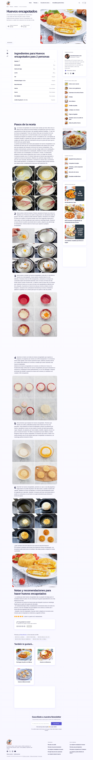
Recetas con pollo (52, 744)
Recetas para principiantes (76, 747)
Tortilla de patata (73, 105)
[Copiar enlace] (7, 56)
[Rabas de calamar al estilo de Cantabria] (74, 140)
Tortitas (71, 97)
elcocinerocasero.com (75, 55)
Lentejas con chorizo (74, 110)
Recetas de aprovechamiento (54, 747)
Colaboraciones (17, 754)
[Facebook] (65, 73)
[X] (10, 751)
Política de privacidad (34, 756)
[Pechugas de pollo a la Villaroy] (24, 656)
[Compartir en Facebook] (7, 53)
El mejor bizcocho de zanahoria (55, 751)
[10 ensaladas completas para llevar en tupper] (74, 232)
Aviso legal (40, 756)
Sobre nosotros (10, 754)
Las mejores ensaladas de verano (55, 749)
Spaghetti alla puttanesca (75, 159)
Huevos (16, 61)
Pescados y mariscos (70, 133)
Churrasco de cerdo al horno (76, 92)
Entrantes (9, 42)
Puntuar (29, 626)
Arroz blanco (72, 101)
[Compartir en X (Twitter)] (7, 50)
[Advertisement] (34, 697)
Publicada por (20, 634)
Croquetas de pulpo (74, 163)
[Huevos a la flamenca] (45, 656)
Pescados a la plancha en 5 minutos (78, 749)
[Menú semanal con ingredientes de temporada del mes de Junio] (74, 212)
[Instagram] (70, 73)
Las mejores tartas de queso (54, 754)
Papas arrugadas (73, 114)
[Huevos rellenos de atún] (24, 676)
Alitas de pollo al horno (75, 123)
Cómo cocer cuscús (74, 84)
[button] (79, 3)
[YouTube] (73, 73)
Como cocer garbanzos (75, 88)
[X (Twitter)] (68, 73)
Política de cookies (26, 756)
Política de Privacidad (45, 729)
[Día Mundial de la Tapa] (74, 193)
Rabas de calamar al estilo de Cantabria (73, 146)
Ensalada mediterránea (75, 176)
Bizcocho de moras (74, 172)
